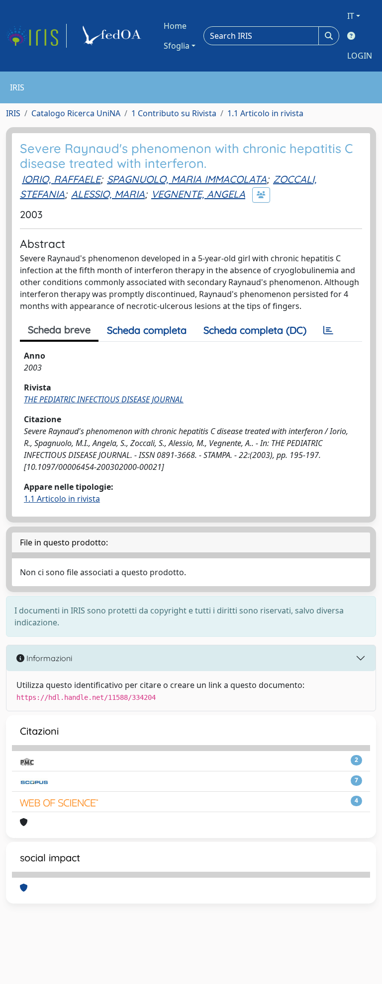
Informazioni (48, 658)
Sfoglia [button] (177, 45)
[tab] (328, 330)
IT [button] (350, 15)
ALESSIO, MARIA (108, 194)
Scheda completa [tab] (147, 330)
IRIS (13, 113)
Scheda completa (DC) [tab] (254, 330)
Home (175, 25)
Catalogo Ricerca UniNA (75, 113)
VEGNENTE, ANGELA (198, 194)
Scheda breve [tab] (59, 329)
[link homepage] (36, 36)
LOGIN (359, 55)
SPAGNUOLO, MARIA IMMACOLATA (187, 179)
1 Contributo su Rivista (173, 113)
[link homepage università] (113, 36)
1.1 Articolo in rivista (265, 113)
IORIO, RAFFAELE (61, 179)
